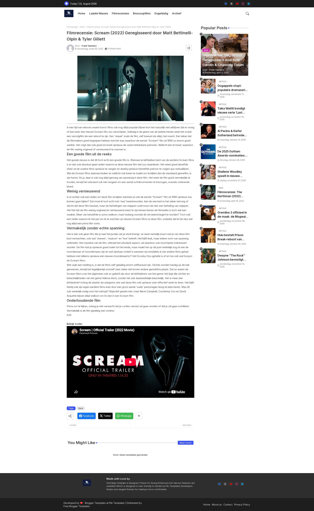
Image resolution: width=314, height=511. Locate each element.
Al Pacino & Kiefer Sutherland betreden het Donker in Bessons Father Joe (233, 133)
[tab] (81, 13)
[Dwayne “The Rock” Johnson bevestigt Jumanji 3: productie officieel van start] (208, 255)
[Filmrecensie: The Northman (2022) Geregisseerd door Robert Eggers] (208, 192)
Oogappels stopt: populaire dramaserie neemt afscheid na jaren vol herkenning (232, 88)
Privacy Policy (242, 504)
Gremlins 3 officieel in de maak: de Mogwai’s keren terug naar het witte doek (233, 215)
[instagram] (243, 4)
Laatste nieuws (98, 13)
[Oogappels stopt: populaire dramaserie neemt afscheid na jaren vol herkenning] (208, 86)
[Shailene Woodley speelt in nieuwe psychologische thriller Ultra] (208, 172)
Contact (227, 504)
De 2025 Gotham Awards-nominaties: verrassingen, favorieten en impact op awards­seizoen (232, 154)
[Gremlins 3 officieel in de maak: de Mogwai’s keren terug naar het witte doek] (208, 213)
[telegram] (249, 4)
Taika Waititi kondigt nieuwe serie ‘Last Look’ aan (231, 111)
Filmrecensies (120, 13)
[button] (247, 13)
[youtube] (237, 4)
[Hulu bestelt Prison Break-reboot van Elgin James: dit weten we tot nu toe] (208, 235)
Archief (176, 13)
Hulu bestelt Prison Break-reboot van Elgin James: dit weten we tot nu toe (233, 237)
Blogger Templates (95, 503)
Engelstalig (161, 13)
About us (217, 504)
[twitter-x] (231, 4)
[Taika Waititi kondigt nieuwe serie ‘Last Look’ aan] (208, 108)
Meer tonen (186, 442)
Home (81, 13)
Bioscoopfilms (142, 13)
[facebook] (226, 4)
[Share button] (139, 416)
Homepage (72, 26)
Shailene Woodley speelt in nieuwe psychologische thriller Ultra (230, 174)
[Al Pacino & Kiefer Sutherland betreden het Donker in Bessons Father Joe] (208, 131)
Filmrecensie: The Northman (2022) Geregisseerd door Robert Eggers (231, 194)
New (82, 26)
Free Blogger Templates (76, 506)
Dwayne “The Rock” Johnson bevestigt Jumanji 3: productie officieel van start (231, 258)
